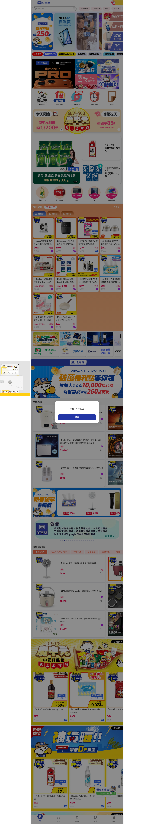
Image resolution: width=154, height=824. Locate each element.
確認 (77, 417)
